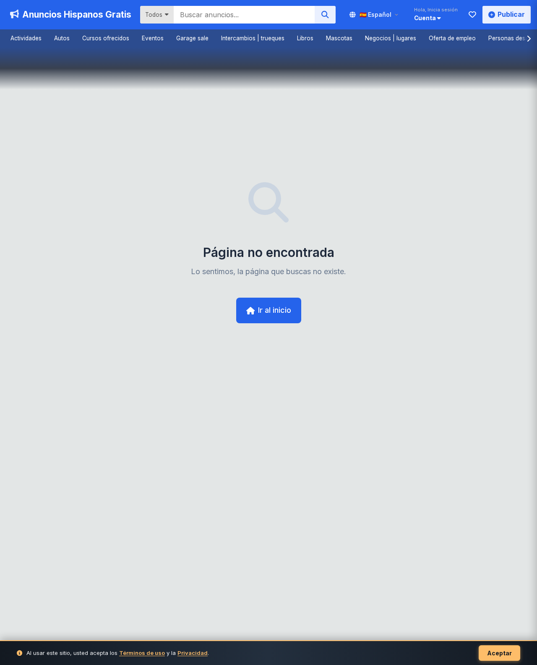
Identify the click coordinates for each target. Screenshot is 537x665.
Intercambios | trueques (252, 38)
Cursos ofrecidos (105, 38)
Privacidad (192, 652)
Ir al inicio (274, 310)
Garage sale (192, 38)
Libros (305, 38)
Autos (62, 38)
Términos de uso (142, 652)
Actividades (26, 38)
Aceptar (499, 653)
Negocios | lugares (390, 38)
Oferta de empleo (452, 38)
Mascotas (339, 38)
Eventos (153, 38)
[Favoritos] (472, 14)
